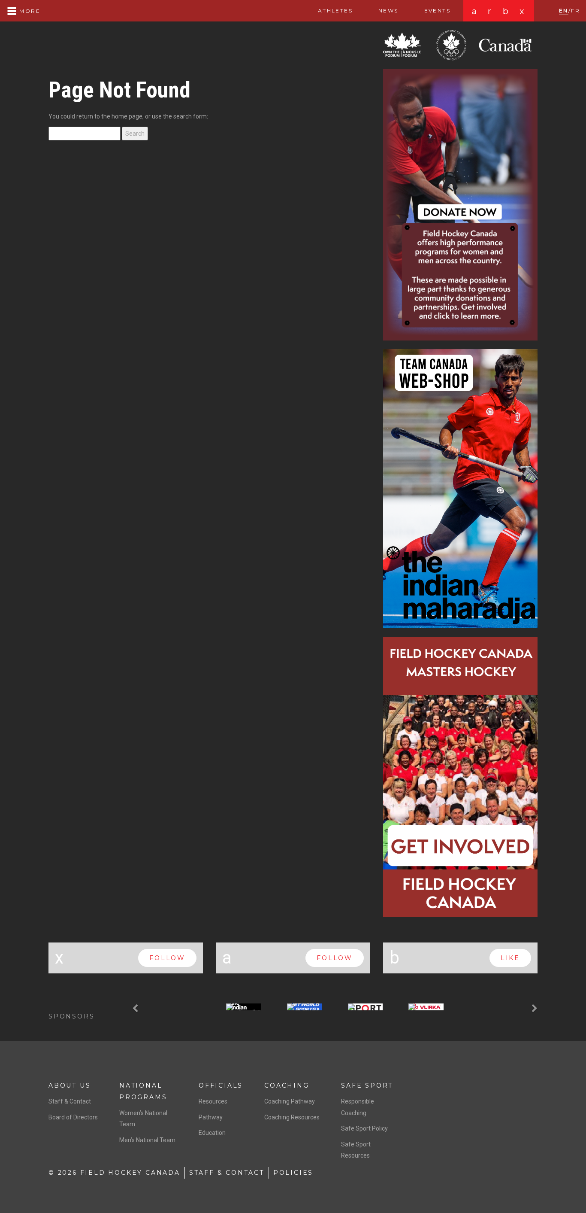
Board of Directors (73, 1117)
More (28, 11)
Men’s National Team (147, 1140)
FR (575, 10)
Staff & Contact (69, 1101)
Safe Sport (367, 1085)
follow (167, 958)
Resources (213, 1101)
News (388, 10)
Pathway (211, 1117)
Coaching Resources (292, 1117)
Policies (293, 1173)
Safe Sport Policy (364, 1128)
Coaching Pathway (289, 1101)
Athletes (335, 10)
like (510, 958)
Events (437, 10)
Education (212, 1132)
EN (563, 10)
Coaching (286, 1085)
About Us (69, 1085)
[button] (136, 1008)
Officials (221, 1085)
